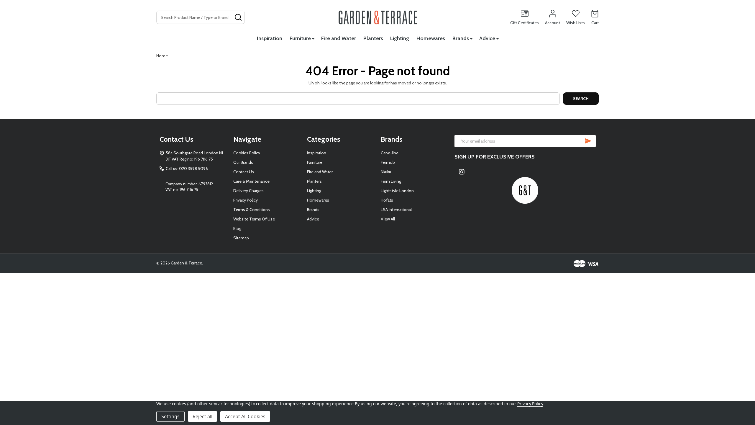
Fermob (388, 162)
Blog (237, 228)
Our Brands (243, 162)
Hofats (387, 200)
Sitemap (241, 238)
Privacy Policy (245, 200)
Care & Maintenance (251, 181)
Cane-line (389, 153)
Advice (487, 38)
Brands (460, 38)
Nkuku (386, 171)
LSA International (396, 209)
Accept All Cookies (245, 416)
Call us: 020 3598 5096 (187, 168)
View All (388, 219)
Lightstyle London (397, 190)
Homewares (430, 38)
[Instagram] (462, 171)
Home (162, 55)
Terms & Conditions (251, 209)
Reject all (202, 416)
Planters (373, 38)
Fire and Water (338, 38)
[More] (313, 38)
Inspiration (269, 38)
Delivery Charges (248, 190)
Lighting (399, 38)
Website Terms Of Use (254, 219)
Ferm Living (391, 181)
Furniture (300, 38)
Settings (170, 416)
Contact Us (243, 171)
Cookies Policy (246, 153)
